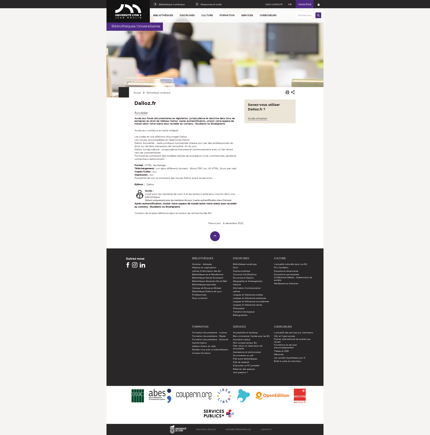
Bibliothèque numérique (158, 93)
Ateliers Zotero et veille (204, 346)
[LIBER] (224, 396)
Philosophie (238, 308)
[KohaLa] (243, 396)
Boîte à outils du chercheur (287, 361)
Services (247, 15)
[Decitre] (300, 396)
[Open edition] (272, 396)
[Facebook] (128, 265)
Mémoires (279, 354)
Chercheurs (268, 15)
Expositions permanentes (286, 274)
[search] (308, 15)
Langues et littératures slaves (247, 305)
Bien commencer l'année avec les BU (251, 336)
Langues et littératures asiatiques (249, 298)
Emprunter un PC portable (246, 365)
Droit (235, 267)
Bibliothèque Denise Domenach (207, 278)
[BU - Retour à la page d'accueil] (128, 11)
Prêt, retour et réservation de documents (247, 347)
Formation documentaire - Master (209, 336)
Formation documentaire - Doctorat (210, 339)
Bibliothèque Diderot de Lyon (207, 291)
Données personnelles (238, 429)
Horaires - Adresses (202, 264)
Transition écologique (243, 312)
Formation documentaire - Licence (209, 332)
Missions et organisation (204, 267)
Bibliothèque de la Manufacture (207, 274)
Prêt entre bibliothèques (245, 359)
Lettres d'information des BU (206, 271)
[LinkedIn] (142, 265)
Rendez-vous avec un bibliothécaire (210, 349)
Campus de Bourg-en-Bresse (206, 288)
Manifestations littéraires (286, 283)
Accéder (141, 113)
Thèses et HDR (281, 351)
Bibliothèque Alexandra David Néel (209, 281)
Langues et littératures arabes (248, 295)
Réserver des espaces (244, 369)
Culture (207, 15)
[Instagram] (134, 265)
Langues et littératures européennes (251, 301)
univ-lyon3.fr (274, 4)
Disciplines (187, 15)
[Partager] (293, 92)
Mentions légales (206, 429)
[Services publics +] (218, 413)
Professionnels (199, 295)
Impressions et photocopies (247, 352)
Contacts (266, 429)
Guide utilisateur (257, 118)
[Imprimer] (287, 92)
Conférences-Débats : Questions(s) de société (293, 278)
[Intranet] (319, 4)
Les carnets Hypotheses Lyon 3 (289, 358)
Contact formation (201, 353)
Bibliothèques (163, 15)
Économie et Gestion (243, 278)
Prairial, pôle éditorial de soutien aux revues (292, 340)
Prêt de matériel (241, 362)
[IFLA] (137, 396)
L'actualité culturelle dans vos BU (290, 264)
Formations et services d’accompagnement (285, 346)
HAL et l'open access (284, 336)
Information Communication (247, 288)
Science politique (241, 271)
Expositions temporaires (286, 271)
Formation (227, 15)
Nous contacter (200, 298)
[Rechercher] (318, 15)
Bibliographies (240, 315)
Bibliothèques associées (204, 284)
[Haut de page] (215, 236)
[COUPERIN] (194, 396)
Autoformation (199, 343)
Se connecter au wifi (243, 355)
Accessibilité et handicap (245, 332)
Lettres (236, 291)
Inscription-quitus (241, 339)
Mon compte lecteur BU (245, 343)
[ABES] (160, 396)
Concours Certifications (244, 274)
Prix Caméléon (281, 267)
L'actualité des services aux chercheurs (293, 332)
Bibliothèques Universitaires (136, 26)
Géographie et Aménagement (247, 281)
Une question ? (240, 372)
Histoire (237, 284)
